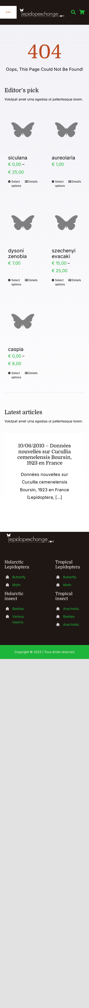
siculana (17, 158)
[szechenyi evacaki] (66, 222)
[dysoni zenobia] (23, 222)
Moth (16, 585)
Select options (16, 183)
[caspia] (23, 321)
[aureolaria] (66, 130)
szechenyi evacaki (63, 253)
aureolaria (63, 158)
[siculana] (23, 130)
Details (32, 181)
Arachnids (71, 609)
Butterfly (19, 577)
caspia (15, 349)
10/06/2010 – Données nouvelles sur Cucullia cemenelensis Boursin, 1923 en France (44, 454)
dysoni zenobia (17, 253)
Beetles (18, 609)
